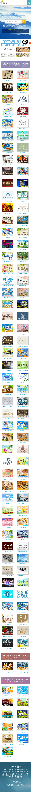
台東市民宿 (9, 25)
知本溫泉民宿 (23, 26)
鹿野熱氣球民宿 (19, 25)
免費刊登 (11, 784)
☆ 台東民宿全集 (23, 30)
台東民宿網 (3, 2)
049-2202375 (14, 785)
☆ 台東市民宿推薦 (8, 30)
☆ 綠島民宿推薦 (16, 30)
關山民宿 (25, 25)
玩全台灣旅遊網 (14, 782)
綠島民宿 (14, 25)
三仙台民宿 (18, 26)
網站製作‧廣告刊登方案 (19, 784)
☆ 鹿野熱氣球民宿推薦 (15, 32)
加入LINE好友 (21, 785)
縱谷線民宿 (8, 26)
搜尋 (24, 22)
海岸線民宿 (13, 26)
